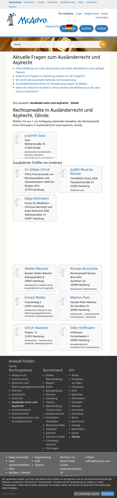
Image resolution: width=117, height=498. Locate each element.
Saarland (51, 429)
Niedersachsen (55, 413)
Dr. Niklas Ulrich (37, 169)
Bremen (51, 394)
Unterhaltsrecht (21, 409)
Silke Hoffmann (82, 327)
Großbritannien (67, 2)
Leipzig (76, 425)
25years (39, 465)
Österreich (29, 2)
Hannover (77, 409)
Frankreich (53, 2)
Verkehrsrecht (20, 413)
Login (79, 13)
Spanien (13, 6)
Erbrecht (17, 390)
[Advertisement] (58, 244)
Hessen (50, 402)
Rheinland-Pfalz (55, 425)
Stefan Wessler (37, 268)
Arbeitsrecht (19, 375)
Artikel (101, 28)
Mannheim (78, 429)
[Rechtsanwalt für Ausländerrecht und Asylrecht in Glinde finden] (32, 20)
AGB (37, 461)
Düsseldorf (78, 398)
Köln (74, 390)
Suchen (86, 28)
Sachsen (51, 433)
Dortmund (78, 421)
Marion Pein (80, 297)
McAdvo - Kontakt (19, 472)
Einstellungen (8, 493)
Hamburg (51, 398)
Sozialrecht (18, 394)
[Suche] (103, 44)
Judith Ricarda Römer (81, 171)
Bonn (75, 417)
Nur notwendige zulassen (86, 493)
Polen (80, 2)
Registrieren (92, 13)
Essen (75, 433)
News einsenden (19, 457)
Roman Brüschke (84, 268)
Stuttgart (77, 402)
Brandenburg (54, 390)
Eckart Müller (35, 297)
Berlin (49, 386)
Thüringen (52, 448)
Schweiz (41, 2)
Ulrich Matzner (37, 327)
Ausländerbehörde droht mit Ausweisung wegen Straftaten (51, 83)
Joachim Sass (35, 135)
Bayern (50, 383)
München (77, 394)
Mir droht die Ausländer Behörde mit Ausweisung (46, 80)
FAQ (11, 468)
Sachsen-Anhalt (55, 436)
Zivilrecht (17, 398)
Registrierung (43, 457)
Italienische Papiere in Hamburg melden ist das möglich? (50, 76)
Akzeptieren (107, 493)
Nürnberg (77, 413)
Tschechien (91, 2)
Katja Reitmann (37, 198)
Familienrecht (20, 379)
